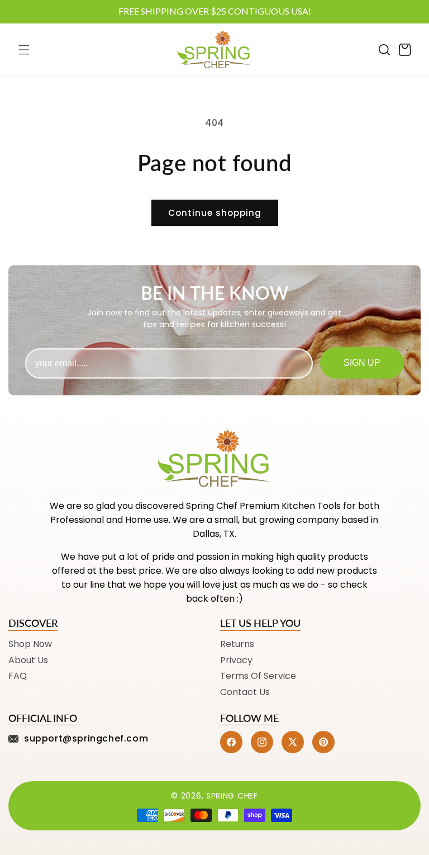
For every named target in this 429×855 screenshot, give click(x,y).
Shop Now (30, 643)
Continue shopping (214, 213)
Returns (237, 643)
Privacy (236, 660)
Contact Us (245, 692)
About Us (28, 660)
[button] (24, 50)
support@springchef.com (86, 738)
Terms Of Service (258, 675)
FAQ (17, 675)
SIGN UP (362, 362)
